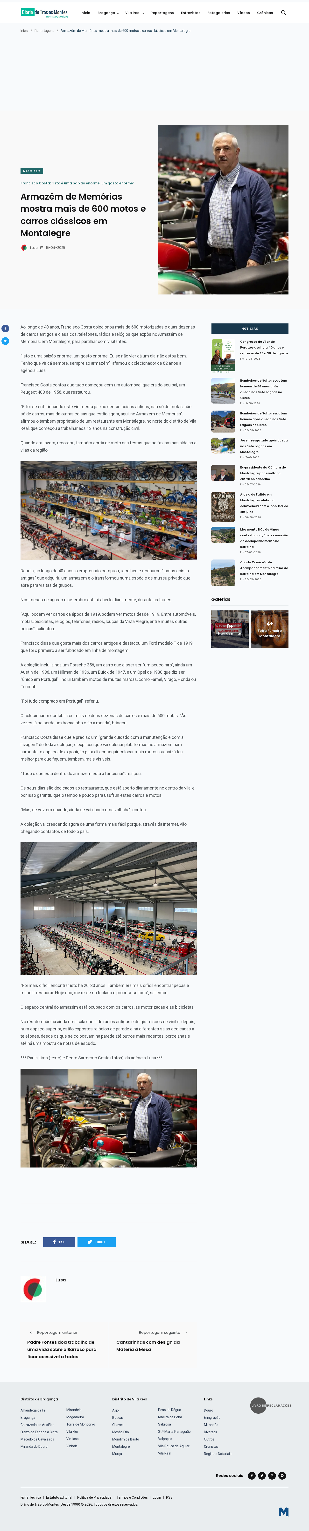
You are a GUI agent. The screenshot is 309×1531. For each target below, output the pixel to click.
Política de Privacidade (94, 1497)
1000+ (100, 1242)
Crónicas (265, 12)
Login (157, 1497)
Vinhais (71, 1446)
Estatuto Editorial (59, 1497)
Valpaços (165, 1439)
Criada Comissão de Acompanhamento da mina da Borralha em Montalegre (264, 568)
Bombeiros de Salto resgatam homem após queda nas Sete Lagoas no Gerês (263, 419)
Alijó (115, 1410)
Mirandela (74, 1410)
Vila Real (132, 12)
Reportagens (162, 12)
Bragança (106, 12)
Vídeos (243, 12)
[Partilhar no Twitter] (5, 341)
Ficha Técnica (31, 1497)
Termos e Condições (132, 1497)
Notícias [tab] (250, 328)
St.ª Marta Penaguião (174, 1431)
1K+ (61, 1242)
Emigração (212, 1417)
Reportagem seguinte (159, 1332)
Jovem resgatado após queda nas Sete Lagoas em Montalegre (264, 446)
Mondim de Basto (125, 1439)
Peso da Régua (169, 1410)
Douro (208, 1410)
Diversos (210, 1432)
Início (85, 12)
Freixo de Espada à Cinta (39, 1432)
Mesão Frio (120, 1432)
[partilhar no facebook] (5, 328)
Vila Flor (72, 1431)
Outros (209, 1439)
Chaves (118, 1425)
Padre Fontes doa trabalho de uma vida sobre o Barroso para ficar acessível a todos (62, 1349)
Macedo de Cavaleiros (37, 1439)
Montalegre (32, 171)
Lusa (34, 247)
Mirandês (211, 1425)
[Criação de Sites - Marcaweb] (283, 1511)
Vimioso (72, 1439)
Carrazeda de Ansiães (37, 1425)
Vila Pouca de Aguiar (174, 1446)
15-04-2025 (55, 247)
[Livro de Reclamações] (271, 1405)
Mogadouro (75, 1417)
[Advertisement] (154, 69)
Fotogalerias (219, 12)
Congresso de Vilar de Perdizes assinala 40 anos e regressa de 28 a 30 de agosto (264, 347)
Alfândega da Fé (33, 1410)
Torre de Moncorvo (80, 1424)
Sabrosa (164, 1424)
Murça (117, 1454)
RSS (169, 1497)
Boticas (118, 1417)
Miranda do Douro (34, 1446)
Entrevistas (190, 12)
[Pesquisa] (283, 13)
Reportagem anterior (57, 1332)
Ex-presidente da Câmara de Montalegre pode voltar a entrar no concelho (263, 473)
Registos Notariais (218, 1454)
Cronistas (211, 1446)
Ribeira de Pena (170, 1417)
